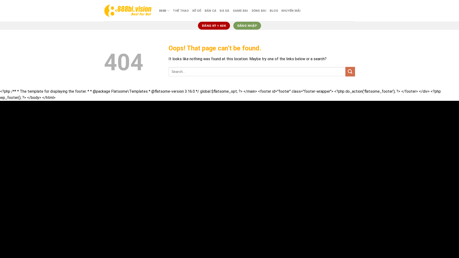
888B (162, 10)
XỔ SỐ (196, 10)
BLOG (274, 10)
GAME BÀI (240, 10)
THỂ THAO (181, 10)
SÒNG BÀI (258, 10)
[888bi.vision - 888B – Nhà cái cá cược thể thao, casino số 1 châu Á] (128, 10)
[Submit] (350, 71)
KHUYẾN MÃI (291, 10)
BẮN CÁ (211, 10)
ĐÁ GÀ (224, 10)
